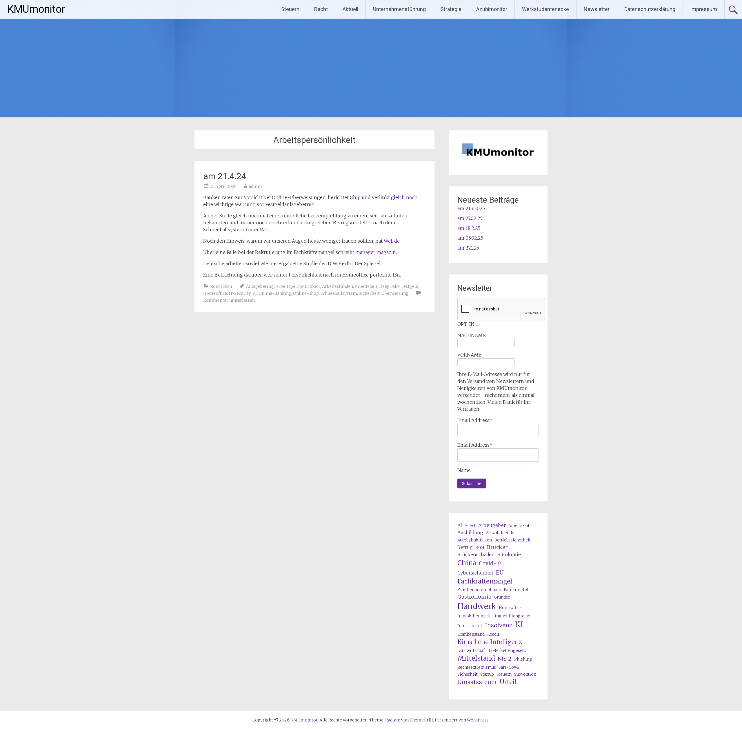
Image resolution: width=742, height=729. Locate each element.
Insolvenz (498, 625)
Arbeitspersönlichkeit (298, 286)
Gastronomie (474, 596)
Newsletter (597, 9)
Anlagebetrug (260, 286)
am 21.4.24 (224, 176)
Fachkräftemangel (484, 581)
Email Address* (474, 420)
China (466, 563)
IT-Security (240, 293)
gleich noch (404, 197)
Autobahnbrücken (474, 540)
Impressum (703, 9)
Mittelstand (476, 658)
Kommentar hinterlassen (229, 300)
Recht (321, 9)
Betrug (465, 547)
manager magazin (375, 252)
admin (255, 186)
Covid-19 (490, 563)
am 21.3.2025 (471, 208)
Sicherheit (369, 293)
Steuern (290, 9)
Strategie (451, 9)
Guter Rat (256, 229)
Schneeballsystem (339, 293)
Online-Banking (275, 293)
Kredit (493, 634)
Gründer (502, 597)
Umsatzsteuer (477, 682)
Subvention (525, 674)
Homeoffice (215, 293)
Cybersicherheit (475, 573)
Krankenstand (471, 634)
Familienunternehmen (479, 589)
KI (254, 293)
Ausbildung (470, 532)
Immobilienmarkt (474, 616)
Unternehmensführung (399, 9)
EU (500, 572)
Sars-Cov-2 (509, 667)
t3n (396, 275)
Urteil (508, 682)
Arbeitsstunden (337, 286)
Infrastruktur (469, 625)
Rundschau (221, 286)
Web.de (392, 241)
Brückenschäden (476, 554)
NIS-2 (505, 658)
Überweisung (394, 293)
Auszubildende (500, 532)
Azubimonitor (491, 9)
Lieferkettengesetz (507, 650)
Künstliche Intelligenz (489, 642)
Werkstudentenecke (545, 9)
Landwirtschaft (471, 650)
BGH (479, 547)
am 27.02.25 (470, 218)
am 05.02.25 (470, 238)
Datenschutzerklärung (649, 9)
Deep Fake (389, 286)
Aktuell (350, 9)
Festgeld (409, 286)
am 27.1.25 (468, 248)
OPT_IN (465, 324)
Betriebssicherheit (512, 540)
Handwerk (476, 606)
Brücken (498, 547)
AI (459, 525)
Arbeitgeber (492, 525)
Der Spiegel (368, 263)
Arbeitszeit (366, 286)
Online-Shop (306, 293)
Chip (355, 197)
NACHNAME (471, 335)
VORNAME (469, 355)
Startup (487, 674)
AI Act (470, 525)
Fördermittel (516, 589)
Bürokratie (509, 554)
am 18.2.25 (468, 228)
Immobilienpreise (512, 616)
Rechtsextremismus (476, 667)
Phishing (523, 659)
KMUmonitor (36, 9)
